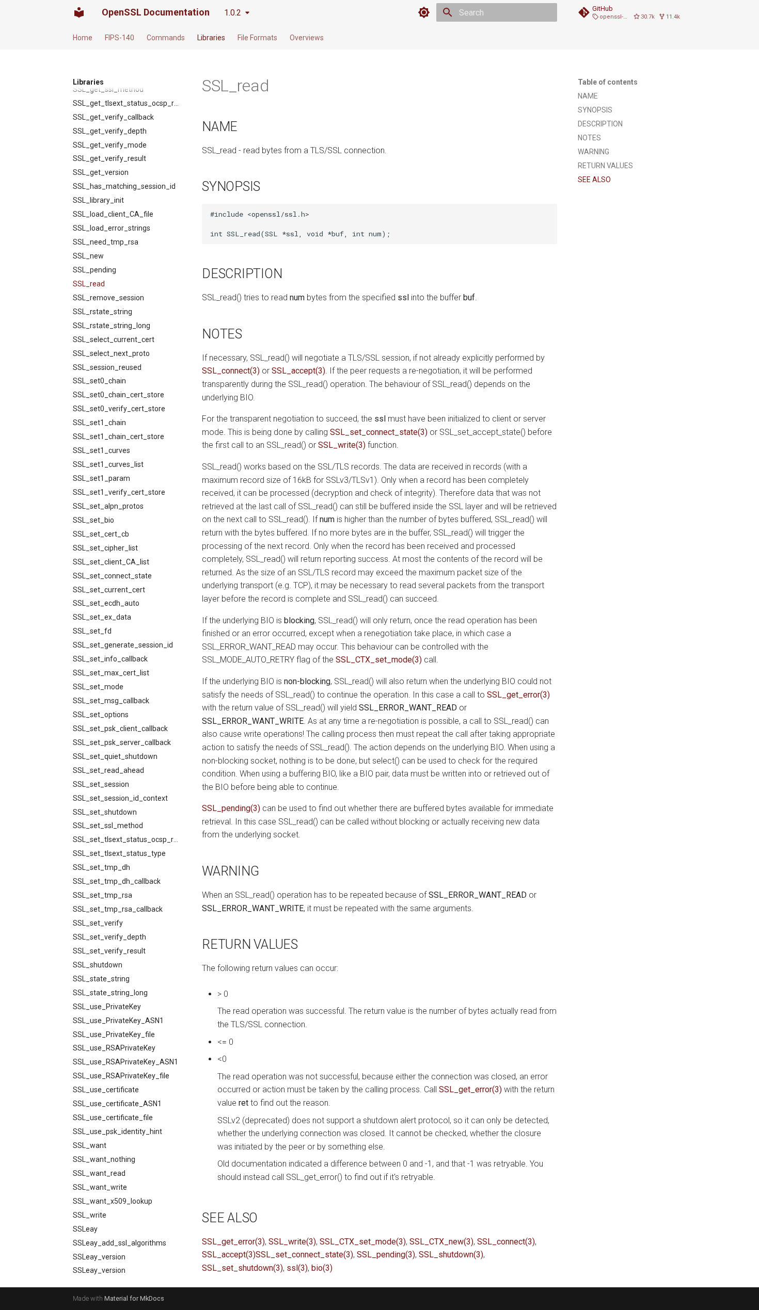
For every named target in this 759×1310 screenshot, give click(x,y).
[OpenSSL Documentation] (79, 12)
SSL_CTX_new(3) (441, 1242)
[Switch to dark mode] (424, 12)
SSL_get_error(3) (518, 695)
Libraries (211, 38)
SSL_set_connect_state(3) (379, 432)
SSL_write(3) (342, 445)
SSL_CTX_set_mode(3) (379, 660)
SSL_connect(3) (231, 371)
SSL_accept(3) (298, 371)
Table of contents (608, 82)
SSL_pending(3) (231, 808)
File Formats (257, 38)
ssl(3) (297, 1268)
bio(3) (322, 1268)
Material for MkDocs (134, 1298)
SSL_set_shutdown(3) (242, 1268)
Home (82, 38)
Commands (166, 38)
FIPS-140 (119, 38)
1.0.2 (232, 13)
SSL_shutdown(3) (451, 1254)
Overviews (307, 38)
